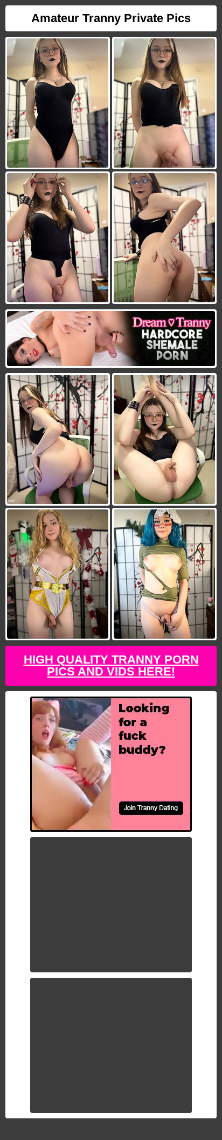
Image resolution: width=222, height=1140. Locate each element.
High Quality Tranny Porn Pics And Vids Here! (111, 665)
